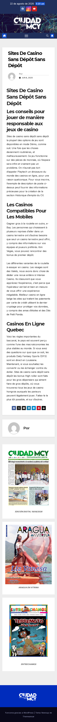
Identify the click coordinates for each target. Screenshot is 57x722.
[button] (47, 35)
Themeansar (28, 716)
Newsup (45, 713)
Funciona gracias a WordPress (19, 713)
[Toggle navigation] (26, 36)
